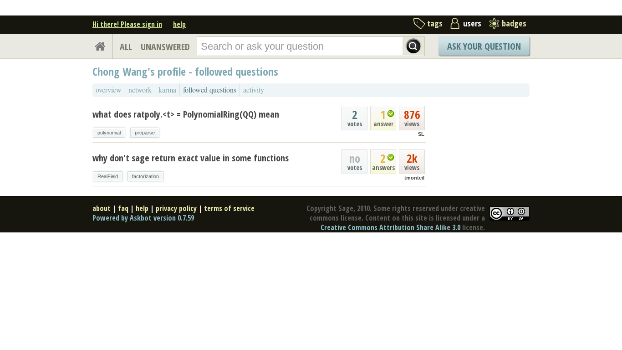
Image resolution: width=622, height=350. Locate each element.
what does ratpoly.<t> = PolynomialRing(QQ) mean (185, 114)
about (101, 208)
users (472, 23)
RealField (107, 176)
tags (435, 23)
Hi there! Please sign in (127, 24)
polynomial (109, 132)
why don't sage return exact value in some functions (190, 158)
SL (421, 134)
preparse (145, 132)
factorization (145, 176)
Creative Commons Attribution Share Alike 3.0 (390, 227)
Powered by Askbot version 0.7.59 (143, 218)
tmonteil (414, 177)
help (179, 24)
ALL (126, 47)
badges (514, 23)
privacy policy (176, 208)
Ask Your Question (484, 46)
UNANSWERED (165, 47)
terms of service (229, 208)
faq (123, 208)
